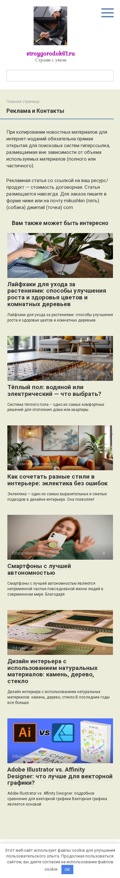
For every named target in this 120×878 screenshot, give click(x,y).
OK (67, 869)
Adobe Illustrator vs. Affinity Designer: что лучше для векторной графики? (60, 776)
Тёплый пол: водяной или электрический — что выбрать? (54, 390)
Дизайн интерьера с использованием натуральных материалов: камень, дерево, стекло (52, 671)
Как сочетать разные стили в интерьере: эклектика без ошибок (57, 480)
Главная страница (22, 101)
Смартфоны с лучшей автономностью (39, 569)
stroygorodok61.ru (51, 53)
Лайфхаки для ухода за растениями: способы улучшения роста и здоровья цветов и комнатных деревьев (56, 294)
